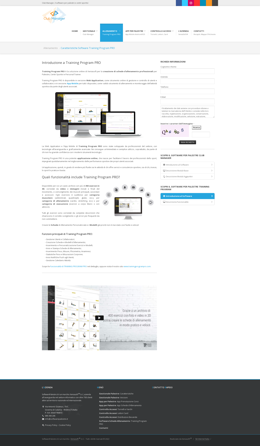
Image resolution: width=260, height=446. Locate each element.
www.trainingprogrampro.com (137, 266)
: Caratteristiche (116, 393)
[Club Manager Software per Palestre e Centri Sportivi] (54, 15)
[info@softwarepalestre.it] (215, 3)
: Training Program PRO (123, 422)
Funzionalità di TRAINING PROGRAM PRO (68, 266)
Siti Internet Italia (202, 439)
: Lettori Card (113, 413)
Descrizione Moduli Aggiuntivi (179, 176)
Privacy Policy (51, 425)
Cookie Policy (65, 425)
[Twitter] (185, 3)
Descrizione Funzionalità (177, 202)
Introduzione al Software (177, 164)
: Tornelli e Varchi (115, 409)
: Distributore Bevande (118, 417)
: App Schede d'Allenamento (120, 405)
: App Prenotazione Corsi (119, 401)
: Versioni (113, 397)
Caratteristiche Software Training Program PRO (88, 48)
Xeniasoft (75, 439)
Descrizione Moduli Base (177, 170)
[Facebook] (179, 3)
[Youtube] (197, 3)
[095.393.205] (209, 3)
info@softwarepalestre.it (56, 419)
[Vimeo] (203, 3)
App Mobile (72, 83)
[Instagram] (191, 3)
